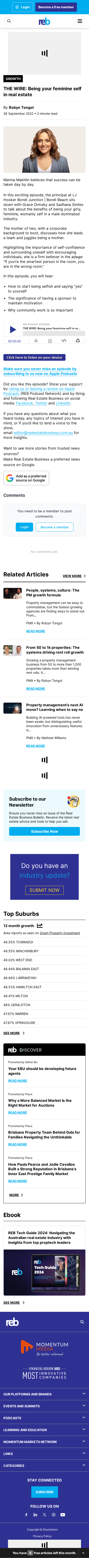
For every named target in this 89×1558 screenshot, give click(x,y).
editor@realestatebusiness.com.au (43, 432)
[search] (82, 1322)
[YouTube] (62, 1514)
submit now (44, 890)
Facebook (24, 403)
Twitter (41, 403)
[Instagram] (53, 1514)
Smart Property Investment (60, 933)
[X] (44, 1514)
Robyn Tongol (21, 107)
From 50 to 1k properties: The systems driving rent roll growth (55, 650)
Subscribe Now (44, 831)
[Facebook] (26, 1514)
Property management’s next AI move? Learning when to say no (54, 707)
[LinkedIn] (35, 1514)
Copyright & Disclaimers (42, 1529)
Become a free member (56, 7)
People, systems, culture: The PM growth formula (52, 592)
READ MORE (35, 631)
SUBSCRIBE (45, 1492)
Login (25, 7)
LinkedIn (63, 403)
